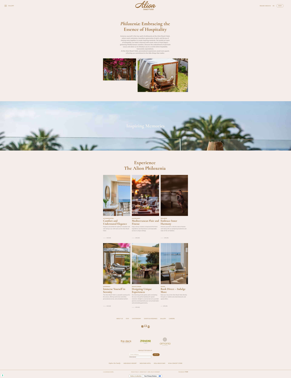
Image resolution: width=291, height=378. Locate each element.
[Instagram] (142, 326)
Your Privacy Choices (150, 376)
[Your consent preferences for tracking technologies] (2, 375)
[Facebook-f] (145, 326)
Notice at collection (136, 376)
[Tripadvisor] (148, 327)
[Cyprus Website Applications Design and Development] (186, 372)
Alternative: (132, 357)
